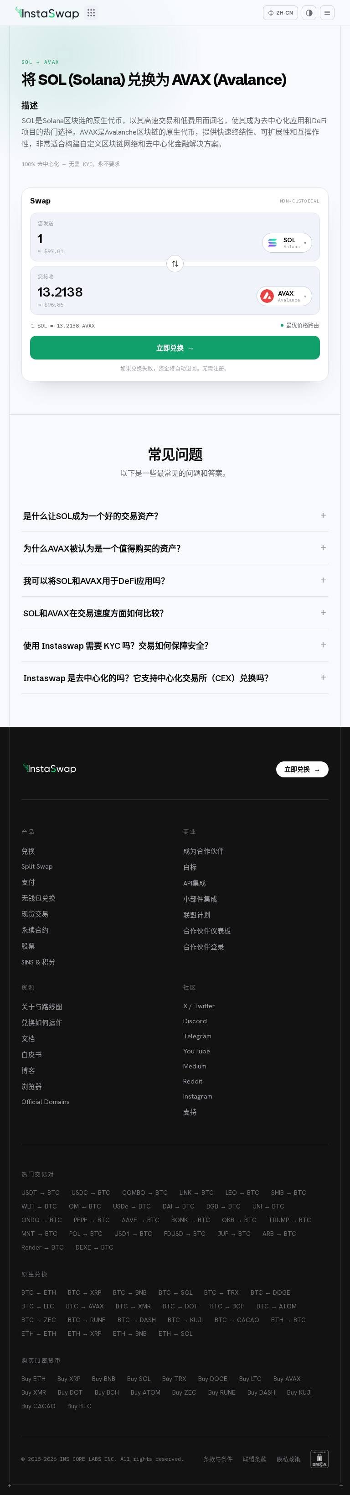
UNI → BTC (268, 1206)
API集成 (194, 883)
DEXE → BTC (94, 1247)
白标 (190, 867)
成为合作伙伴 (203, 851)
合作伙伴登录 (203, 947)
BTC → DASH (137, 1320)
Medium (194, 1066)
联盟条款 (255, 1459)
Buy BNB (103, 1379)
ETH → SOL (175, 1333)
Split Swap (37, 866)
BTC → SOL (175, 1292)
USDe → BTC (132, 1206)
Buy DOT (70, 1392)
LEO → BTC (242, 1192)
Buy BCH (107, 1392)
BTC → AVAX (85, 1306)
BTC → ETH (38, 1292)
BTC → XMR (133, 1306)
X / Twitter (199, 1005)
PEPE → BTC (92, 1220)
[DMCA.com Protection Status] (319, 1459)
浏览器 (31, 1086)
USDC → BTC (91, 1192)
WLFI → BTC (39, 1206)
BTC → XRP (84, 1292)
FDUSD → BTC (185, 1233)
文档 (28, 1038)
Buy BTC (79, 1406)
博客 (28, 1070)
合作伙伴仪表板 (207, 931)
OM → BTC (85, 1206)
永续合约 (35, 930)
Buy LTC (250, 1379)
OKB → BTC (239, 1220)
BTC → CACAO (237, 1320)
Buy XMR (33, 1392)
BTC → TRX (221, 1292)
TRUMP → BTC (289, 1220)
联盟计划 (197, 915)
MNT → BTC (39, 1233)
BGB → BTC (223, 1206)
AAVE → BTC (141, 1220)
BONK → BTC (190, 1220)
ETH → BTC (288, 1320)
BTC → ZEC (38, 1320)
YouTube (196, 1051)
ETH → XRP (84, 1333)
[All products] (91, 12)
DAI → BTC (179, 1206)
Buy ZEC (184, 1392)
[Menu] (327, 12)
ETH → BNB (130, 1333)
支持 (190, 1112)
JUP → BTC (234, 1233)
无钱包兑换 (38, 898)
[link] (175, 284)
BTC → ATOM (277, 1306)
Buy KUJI (299, 1392)
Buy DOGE (212, 1379)
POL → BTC (86, 1233)
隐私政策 (288, 1459)
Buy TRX (174, 1379)
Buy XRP (68, 1379)
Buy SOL (138, 1379)
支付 (28, 882)
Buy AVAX (287, 1379)
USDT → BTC (40, 1192)
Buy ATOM (145, 1392)
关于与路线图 (41, 1006)
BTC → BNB (130, 1292)
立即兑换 (175, 348)
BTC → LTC (37, 1306)
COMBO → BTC (145, 1192)
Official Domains (45, 1101)
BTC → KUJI (185, 1320)
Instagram (197, 1096)
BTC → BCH (227, 1306)
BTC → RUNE (87, 1320)
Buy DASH (261, 1392)
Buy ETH (33, 1379)
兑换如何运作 (41, 1022)
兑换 (28, 851)
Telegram (197, 1035)
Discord (195, 1020)
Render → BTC (42, 1247)
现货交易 (35, 914)
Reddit (192, 1081)
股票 (28, 946)
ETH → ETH (38, 1333)
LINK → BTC (197, 1192)
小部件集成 (200, 899)
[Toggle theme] (309, 12)
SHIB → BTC (288, 1192)
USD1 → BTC (133, 1233)
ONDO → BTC (41, 1220)
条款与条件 (218, 1459)
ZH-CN (284, 12)
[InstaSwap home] (47, 13)
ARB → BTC (279, 1233)
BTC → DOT (180, 1306)
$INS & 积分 (38, 962)
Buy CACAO (38, 1406)
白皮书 (31, 1054)
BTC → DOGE (270, 1292)
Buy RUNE (222, 1392)
